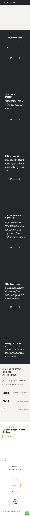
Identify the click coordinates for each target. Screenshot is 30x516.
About (15, 497)
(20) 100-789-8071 (15, 469)
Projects (15, 499)
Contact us (15, 501)
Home (15, 495)
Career (15, 503)
